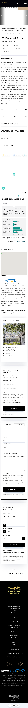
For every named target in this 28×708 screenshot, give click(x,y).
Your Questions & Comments (10, 453)
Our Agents (11, 358)
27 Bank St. (15, 653)
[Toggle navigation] (25, 3)
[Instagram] (17, 664)
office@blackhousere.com (15, 657)
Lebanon (22, 310)
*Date (4, 440)
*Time (4, 447)
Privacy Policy (17, 402)
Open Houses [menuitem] (14, 612)
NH (12, 310)
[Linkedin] (11, 664)
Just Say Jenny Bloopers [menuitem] (14, 640)
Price (4, 522)
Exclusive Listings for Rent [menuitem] (14, 608)
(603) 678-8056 (22, 3)
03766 (4, 312)
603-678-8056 (9, 350)
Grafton (17, 310)
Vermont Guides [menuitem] (14, 627)
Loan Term (6, 513)
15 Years (14, 516)
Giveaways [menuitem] (13, 642)
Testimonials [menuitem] (14, 637)
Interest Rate (7, 535)
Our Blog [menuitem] (14, 644)
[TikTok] (22, 664)
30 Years (7, 516)
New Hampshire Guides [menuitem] (13, 625)
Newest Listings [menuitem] (14, 615)
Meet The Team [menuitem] (14, 635)
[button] (2, 16)
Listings (8, 310)
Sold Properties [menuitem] (14, 617)
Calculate (14, 545)
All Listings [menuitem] (14, 610)
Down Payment (7, 528)
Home (2, 310)
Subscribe (14, 408)
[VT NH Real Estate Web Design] (14, 697)
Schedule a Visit (19, 424)
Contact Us (5, 358)
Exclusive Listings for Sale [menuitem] (14, 606)
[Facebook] (6, 664)
